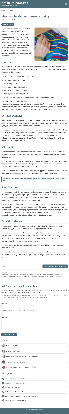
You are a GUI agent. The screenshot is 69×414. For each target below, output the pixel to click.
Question (4, 317)
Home (3, 10)
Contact (51, 412)
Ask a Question (7, 24)
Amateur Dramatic (14, 2)
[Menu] (66, 4)
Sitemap (44, 412)
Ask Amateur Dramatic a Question (54, 266)
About (12, 412)
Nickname (4, 303)
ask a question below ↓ (33, 178)
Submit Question (9, 334)
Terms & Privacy (28, 412)
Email (17, 310)
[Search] (62, 4)
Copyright (38, 412)
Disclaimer (19, 412)
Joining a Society (11, 10)
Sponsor (57, 412)
